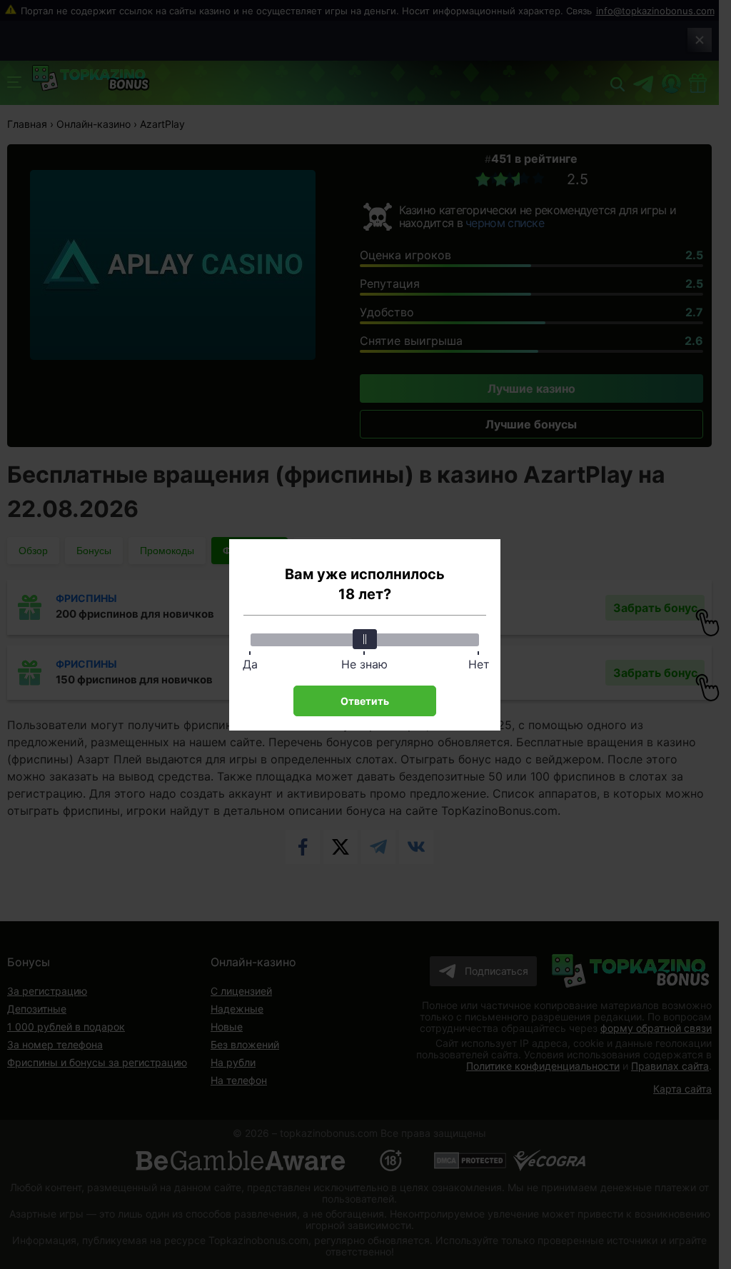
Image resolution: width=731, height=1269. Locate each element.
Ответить (365, 701)
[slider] (365, 639)
